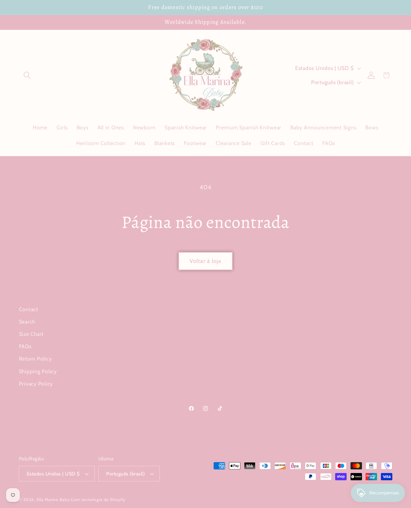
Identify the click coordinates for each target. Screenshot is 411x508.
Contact (28, 309)
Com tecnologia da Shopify (98, 499)
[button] (27, 75)
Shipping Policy (38, 371)
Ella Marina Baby (53, 499)
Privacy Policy (36, 383)
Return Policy (35, 358)
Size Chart (31, 334)
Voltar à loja (205, 260)
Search (27, 321)
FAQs (25, 346)
